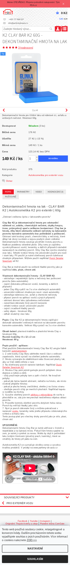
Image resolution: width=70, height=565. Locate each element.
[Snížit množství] (36, 160)
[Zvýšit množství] (36, 157)
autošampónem (19, 351)
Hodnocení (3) (55, 192)
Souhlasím (35, 559)
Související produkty (19, 497)
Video (38, 192)
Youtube (34, 521)
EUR (65, 19)
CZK (61, 19)
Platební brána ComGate (52, 524)
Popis (8, 192)
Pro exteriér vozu (20, 503)
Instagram (45, 521)
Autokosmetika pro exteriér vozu (45, 175)
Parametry (23, 192)
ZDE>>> (32, 540)
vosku (15, 411)
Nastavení (35, 548)
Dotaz (9, 181)
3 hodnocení (25, 47)
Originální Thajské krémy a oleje (22, 524)
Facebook (23, 521)
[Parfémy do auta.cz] (7, 12)
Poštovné (10, 197)
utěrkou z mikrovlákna (42, 394)
